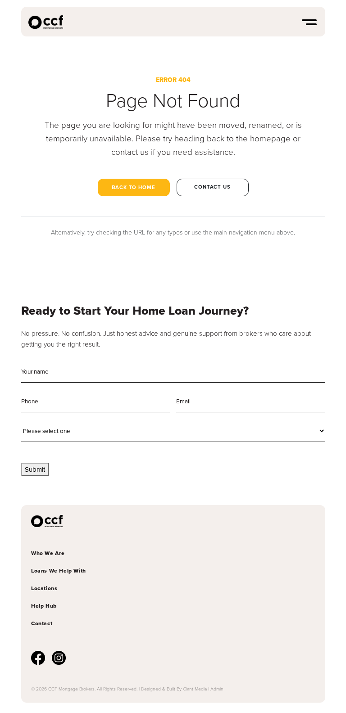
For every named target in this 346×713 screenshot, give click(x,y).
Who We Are (48, 553)
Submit (35, 469)
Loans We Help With (58, 571)
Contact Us (212, 186)
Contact (41, 623)
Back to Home (133, 187)
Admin (216, 689)
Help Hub (44, 606)
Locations (44, 588)
